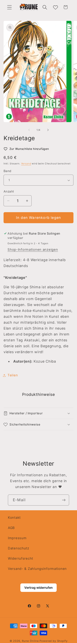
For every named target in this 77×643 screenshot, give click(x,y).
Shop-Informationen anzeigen (33, 249)
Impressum (17, 538)
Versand (26, 163)
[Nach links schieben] (29, 130)
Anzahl (9, 191)
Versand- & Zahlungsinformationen (37, 569)
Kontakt (14, 518)
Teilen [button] (13, 375)
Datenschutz (18, 548)
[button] (9, 7)
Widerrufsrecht (20, 558)
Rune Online (30, 640)
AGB (11, 528)
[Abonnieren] (63, 500)
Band (7, 171)
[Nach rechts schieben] (48, 130)
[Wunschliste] (55, 7)
